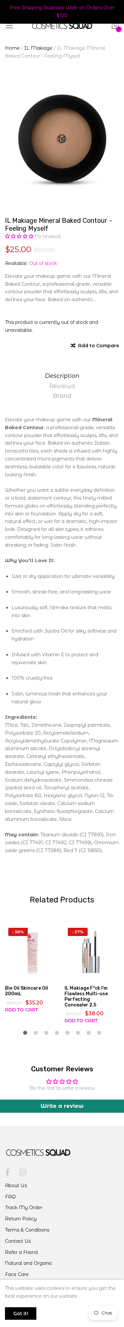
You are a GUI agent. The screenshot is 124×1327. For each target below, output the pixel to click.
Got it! (20, 1313)
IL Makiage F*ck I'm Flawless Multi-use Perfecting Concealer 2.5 (86, 996)
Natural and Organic (28, 1263)
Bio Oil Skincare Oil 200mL (26, 991)
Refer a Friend (21, 1252)
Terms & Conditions (27, 1230)
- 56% (18, 931)
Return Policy (21, 1219)
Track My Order (23, 1207)
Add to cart (21, 1010)
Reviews (62, 386)
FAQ (10, 1197)
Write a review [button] (62, 1106)
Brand (62, 396)
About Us (16, 1185)
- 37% (78, 931)
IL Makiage (38, 48)
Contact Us (18, 1241)
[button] (20, 236)
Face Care (17, 1274)
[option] (62, 140)
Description (62, 375)
